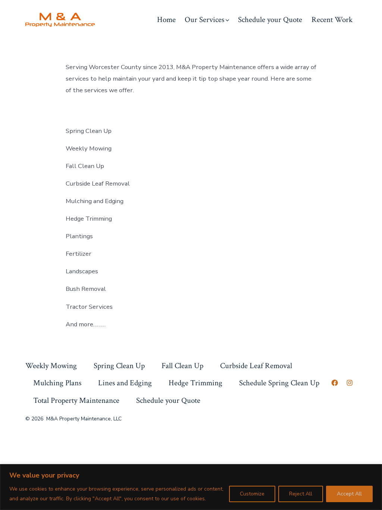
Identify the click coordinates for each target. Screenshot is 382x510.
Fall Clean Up (182, 366)
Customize (252, 493)
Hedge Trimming (195, 383)
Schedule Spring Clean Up (279, 383)
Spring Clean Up (119, 366)
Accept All (349, 493)
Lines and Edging (125, 383)
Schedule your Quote (270, 20)
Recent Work (332, 20)
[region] (191, 487)
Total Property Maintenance (76, 400)
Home (166, 20)
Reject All (300, 493)
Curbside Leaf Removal (256, 366)
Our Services (204, 20)
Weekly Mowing (51, 366)
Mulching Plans (57, 383)
